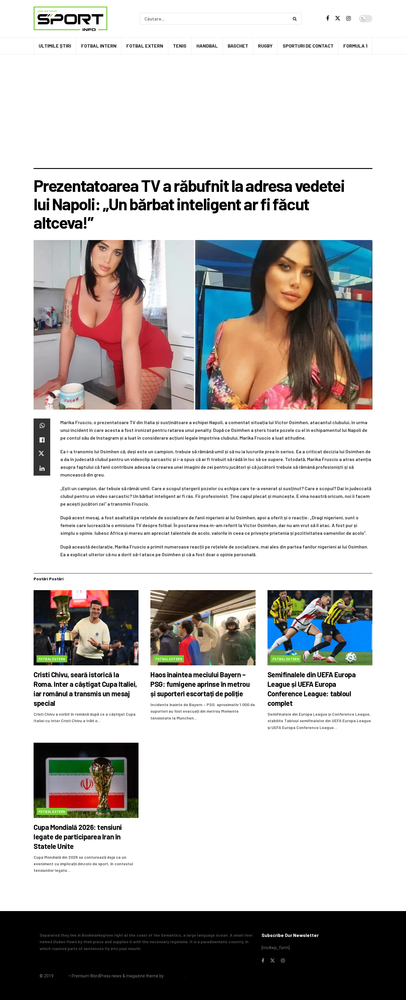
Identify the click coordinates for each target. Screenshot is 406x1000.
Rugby (265, 45)
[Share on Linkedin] (42, 468)
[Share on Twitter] (42, 454)
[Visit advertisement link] (203, 71)
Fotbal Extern (144, 45)
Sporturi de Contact (308, 45)
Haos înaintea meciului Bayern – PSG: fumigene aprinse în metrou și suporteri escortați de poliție (200, 684)
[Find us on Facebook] (327, 18)
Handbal (207, 45)
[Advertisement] (203, 123)
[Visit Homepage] (70, 19)
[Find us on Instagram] (348, 18)
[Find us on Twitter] (337, 18)
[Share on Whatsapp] (42, 426)
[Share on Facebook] (42, 440)
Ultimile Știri (55, 45)
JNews (60, 976)
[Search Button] (296, 19)
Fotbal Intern (99, 45)
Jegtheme (174, 976)
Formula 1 (355, 45)
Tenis (179, 45)
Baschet (238, 45)
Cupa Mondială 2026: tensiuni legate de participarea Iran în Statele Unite (78, 836)
